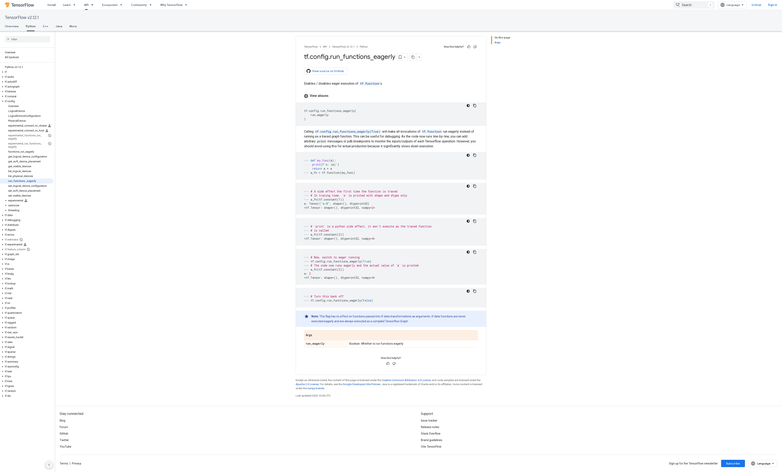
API (86, 5)
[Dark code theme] (468, 105)
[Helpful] (469, 47)
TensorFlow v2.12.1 (22, 17)
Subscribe (733, 463)
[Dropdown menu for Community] (152, 5)
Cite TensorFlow (431, 446)
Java (59, 26)
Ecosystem (110, 5)
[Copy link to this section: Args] (316, 335)
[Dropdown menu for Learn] (75, 5)
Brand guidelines (431, 440)
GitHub (756, 5)
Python (30, 26)
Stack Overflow (430, 433)
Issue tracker (429, 420)
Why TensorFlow (171, 5)
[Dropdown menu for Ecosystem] (122, 5)
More (73, 26)
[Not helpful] (475, 47)
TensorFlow (311, 46)
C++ (45, 26)
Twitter (64, 440)
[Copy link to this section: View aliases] (332, 95)
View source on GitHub (328, 71)
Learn (67, 5)
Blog (62, 420)
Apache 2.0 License (307, 384)
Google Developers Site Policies (361, 384)
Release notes (430, 427)
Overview (12, 26)
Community (139, 5)
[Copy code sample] (474, 105)
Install (51, 5)
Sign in (772, 5)
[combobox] (694, 5)
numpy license (315, 388)
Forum (64, 427)
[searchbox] (27, 39)
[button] (26, 72)
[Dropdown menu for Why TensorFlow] (187, 5)
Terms (64, 463)
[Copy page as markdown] (413, 57)
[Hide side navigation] (49, 465)
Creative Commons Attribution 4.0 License (406, 380)
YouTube (65, 446)
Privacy (76, 463)
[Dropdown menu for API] (93, 5)
